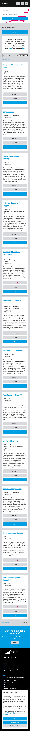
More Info (15, 98)
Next (6, 59)
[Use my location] (26, 14)
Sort (17, 55)
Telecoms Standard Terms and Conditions (13, 682)
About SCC (6, 667)
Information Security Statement (11, 684)
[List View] (3, 55)
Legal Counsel (8, 112)
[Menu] (26, 3)
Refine (14, 32)
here (10, 48)
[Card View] (7, 55)
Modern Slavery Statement (10, 688)
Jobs (5, 663)
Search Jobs (15, 18)
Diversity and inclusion (9, 670)
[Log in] (22, 3)
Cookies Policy (7, 686)
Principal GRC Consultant (13, 350)
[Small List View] (5, 55)
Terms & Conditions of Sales (10, 680)
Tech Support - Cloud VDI (12, 395)
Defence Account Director (13, 533)
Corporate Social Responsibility (11, 669)
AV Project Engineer (10, 441)
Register (15, 642)
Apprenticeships (7, 665)
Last (9, 59)
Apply (15, 102)
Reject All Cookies (15, 722)
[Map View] (9, 55)
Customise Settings (15, 726)
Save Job (14, 94)
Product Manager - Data (12, 489)
